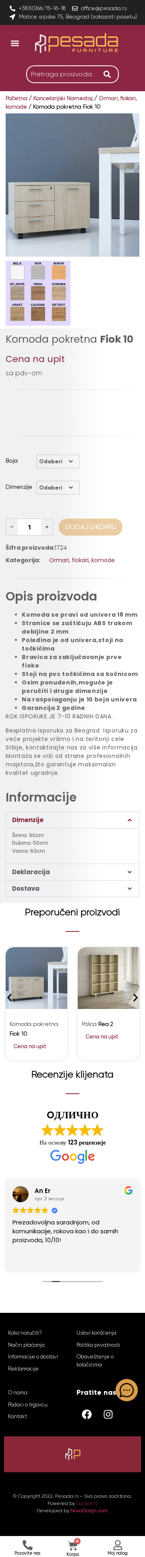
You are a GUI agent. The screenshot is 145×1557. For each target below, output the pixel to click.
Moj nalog (118, 1553)
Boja (12, 460)
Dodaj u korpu (90, 527)
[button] (14, 43)
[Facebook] (87, 1414)
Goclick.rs (86, 1503)
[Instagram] (108, 1414)
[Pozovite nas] (28, 1545)
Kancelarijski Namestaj (63, 98)
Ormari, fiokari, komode (82, 560)
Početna (16, 98)
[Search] (109, 74)
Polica (97, 1024)
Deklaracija (31, 872)
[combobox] (62, 74)
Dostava (25, 888)
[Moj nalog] (118, 1545)
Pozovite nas (27, 1553)
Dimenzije (19, 487)
